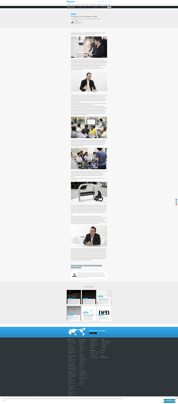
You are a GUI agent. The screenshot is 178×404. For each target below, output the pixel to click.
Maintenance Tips (82, 373)
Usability (73, 267)
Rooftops (81, 361)
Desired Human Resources (105, 342)
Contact (106, 1)
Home (67, 9)
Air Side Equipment (83, 362)
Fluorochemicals (82, 382)
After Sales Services (82, 370)
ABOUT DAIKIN (77, 4)
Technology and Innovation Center (96, 265)
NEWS (109, 4)
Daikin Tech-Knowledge (72, 355)
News (101, 351)
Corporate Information (71, 373)
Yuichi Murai (78, 267)
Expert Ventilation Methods (73, 359)
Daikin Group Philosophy (72, 376)
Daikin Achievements (71, 363)
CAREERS (105, 4)
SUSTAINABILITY (100, 4)
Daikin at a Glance (71, 346)
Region (100, 1)
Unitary (81, 345)
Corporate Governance (72, 383)
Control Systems (82, 355)
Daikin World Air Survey (72, 360)
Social (97, 353)
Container (81, 365)
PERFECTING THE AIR (70, 4)
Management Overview (72, 380)
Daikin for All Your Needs (72, 349)
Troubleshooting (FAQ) (83, 372)
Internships (103, 347)
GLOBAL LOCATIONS (104, 357)
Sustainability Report (94, 356)
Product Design (87, 265)
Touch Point (79, 9)
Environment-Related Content (95, 357)
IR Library (92, 346)
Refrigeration (82, 364)
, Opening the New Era (72, 369)
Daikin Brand (70, 345)
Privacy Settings (169, 399)
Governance (92, 354)
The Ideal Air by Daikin (71, 341)
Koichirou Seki (80, 265)
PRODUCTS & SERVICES (84, 4)
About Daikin (70, 9)
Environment (93, 353)
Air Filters (81, 368)
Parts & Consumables (83, 378)
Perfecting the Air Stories (72, 342)
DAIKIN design (71, 7)
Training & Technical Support (84, 377)
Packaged (81, 357)
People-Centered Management (106, 341)
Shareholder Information (94, 345)
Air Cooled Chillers (82, 358)
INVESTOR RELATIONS (93, 4)
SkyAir (81, 351)
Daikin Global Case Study (72, 368)
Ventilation (81, 354)
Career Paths (104, 346)
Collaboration (74, 265)
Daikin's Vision (71, 379)
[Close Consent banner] (177, 398)
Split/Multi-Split (82, 343)
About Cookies (4, 400)
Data (96, 354)
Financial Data (93, 342)
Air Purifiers (81, 350)
